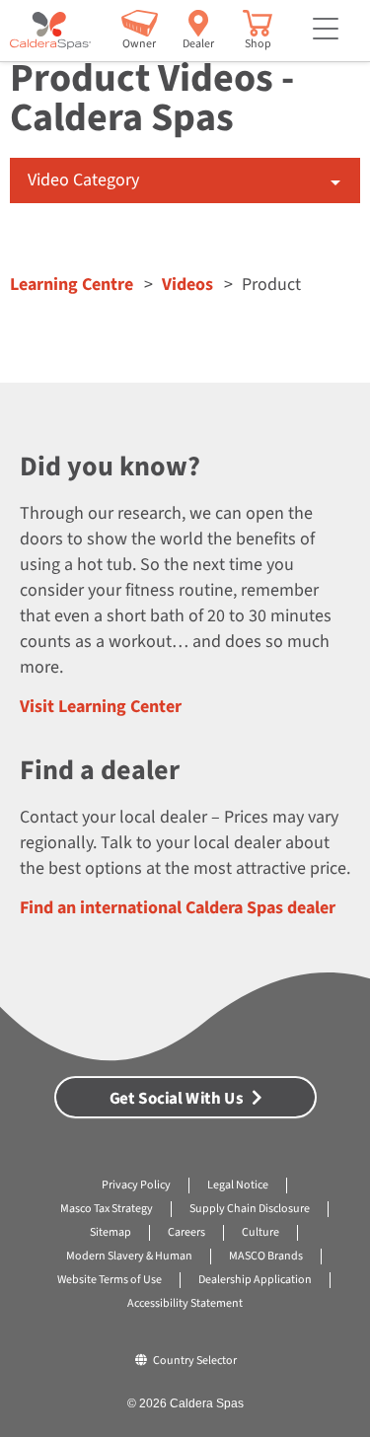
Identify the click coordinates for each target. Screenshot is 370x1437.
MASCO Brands (266, 1256)
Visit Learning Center (101, 706)
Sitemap (110, 1232)
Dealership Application (255, 1279)
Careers (186, 1232)
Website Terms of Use (109, 1279)
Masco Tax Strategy (106, 1208)
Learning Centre (71, 284)
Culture (260, 1232)
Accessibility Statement (185, 1303)
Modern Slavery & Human (129, 1256)
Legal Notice (237, 1185)
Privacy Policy (136, 1185)
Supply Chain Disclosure (249, 1208)
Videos (187, 284)
